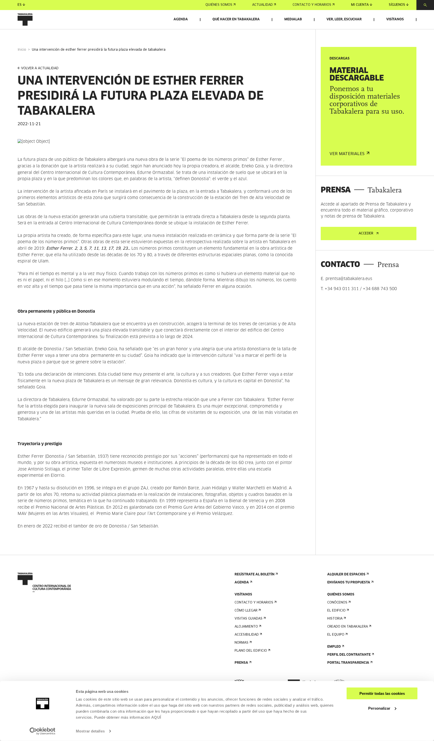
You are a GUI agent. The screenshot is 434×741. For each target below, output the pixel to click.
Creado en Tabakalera (347, 626)
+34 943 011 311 (342, 289)
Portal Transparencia (348, 662)
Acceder (366, 233)
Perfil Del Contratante (349, 654)
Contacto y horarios (312, 5)
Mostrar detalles (90, 731)
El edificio (336, 610)
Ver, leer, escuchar (344, 19)
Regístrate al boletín (255, 574)
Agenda (181, 19)
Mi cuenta (360, 5)
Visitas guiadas (248, 618)
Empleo (334, 646)
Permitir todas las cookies (382, 693)
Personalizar (379, 708)
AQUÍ (156, 717)
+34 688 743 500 (380, 289)
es (20, 5)
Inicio (22, 49)
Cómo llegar (246, 610)
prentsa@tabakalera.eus (348, 279)
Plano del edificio (251, 650)
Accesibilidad (247, 634)
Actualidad (262, 5)
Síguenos (397, 5)
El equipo (335, 634)
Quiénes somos (218, 5)
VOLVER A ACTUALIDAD (40, 68)
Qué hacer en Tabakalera (236, 19)
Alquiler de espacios (346, 574)
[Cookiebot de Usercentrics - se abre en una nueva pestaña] (43, 731)
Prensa (241, 662)
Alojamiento (246, 626)
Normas (241, 642)
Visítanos (395, 19)
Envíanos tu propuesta (348, 582)
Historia (335, 618)
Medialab (293, 19)
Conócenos (337, 602)
